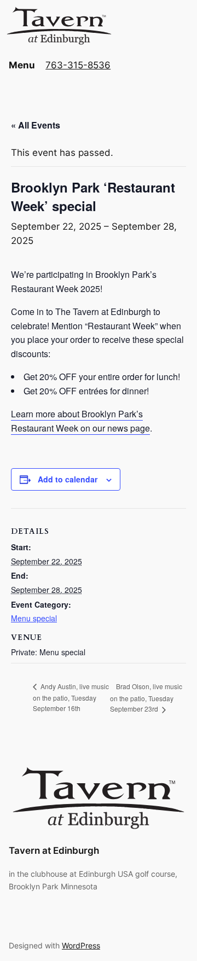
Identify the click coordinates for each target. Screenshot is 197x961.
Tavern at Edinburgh (54, 850)
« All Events (35, 125)
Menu (22, 65)
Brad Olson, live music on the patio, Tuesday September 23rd (146, 698)
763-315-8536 (78, 65)
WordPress (81, 945)
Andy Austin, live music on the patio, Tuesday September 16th (71, 697)
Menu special (34, 618)
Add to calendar (67, 479)
